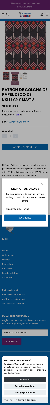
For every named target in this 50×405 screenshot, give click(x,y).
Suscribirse (25, 218)
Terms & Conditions (27, 400)
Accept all (25, 379)
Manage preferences (25, 392)
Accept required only (25, 386)
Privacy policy (10, 400)
